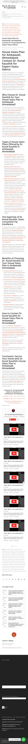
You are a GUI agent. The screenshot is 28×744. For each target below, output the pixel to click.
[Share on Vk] (18, 579)
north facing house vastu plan (17, 569)
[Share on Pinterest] (9, 579)
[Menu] (25, 7)
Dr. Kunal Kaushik (13, 49)
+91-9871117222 (14, 2)
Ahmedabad (20, 47)
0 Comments (13, 47)
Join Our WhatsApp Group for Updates (13, 1)
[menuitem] (21, 7)
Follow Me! (14, 686)
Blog (3, 12)
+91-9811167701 (18, 722)
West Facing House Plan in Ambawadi (16, 566)
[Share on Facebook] (3, 579)
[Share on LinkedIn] (12, 579)
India (7, 49)
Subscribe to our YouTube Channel (11, 0)
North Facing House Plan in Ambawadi (13, 556)
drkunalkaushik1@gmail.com (14, 403)
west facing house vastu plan (19, 571)
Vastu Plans (17, 564)
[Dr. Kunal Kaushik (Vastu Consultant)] (13, 410)
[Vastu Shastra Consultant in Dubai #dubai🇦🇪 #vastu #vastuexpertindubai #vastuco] (14, 665)
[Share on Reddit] (21, 579)
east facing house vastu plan (13, 551)
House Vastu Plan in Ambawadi (9, 554)
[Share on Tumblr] (15, 579)
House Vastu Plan (13, 52)
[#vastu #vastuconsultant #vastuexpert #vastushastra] (14, 681)
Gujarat (3, 49)
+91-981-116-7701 (21, 396)
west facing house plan (7, 571)
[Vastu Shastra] (11, 7)
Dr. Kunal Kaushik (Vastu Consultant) (14, 415)
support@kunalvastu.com (17, 401)
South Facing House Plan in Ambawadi (16, 559)
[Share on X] (6, 579)
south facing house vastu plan (8, 561)
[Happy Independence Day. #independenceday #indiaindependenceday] (22, 681)
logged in (10, 647)
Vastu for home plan (17, 562)
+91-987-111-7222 (12, 396)
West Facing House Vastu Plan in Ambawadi (11, 567)
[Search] (21, 7)
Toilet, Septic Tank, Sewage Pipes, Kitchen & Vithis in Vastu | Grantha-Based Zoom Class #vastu (14, 437)
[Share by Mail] (24, 579)
